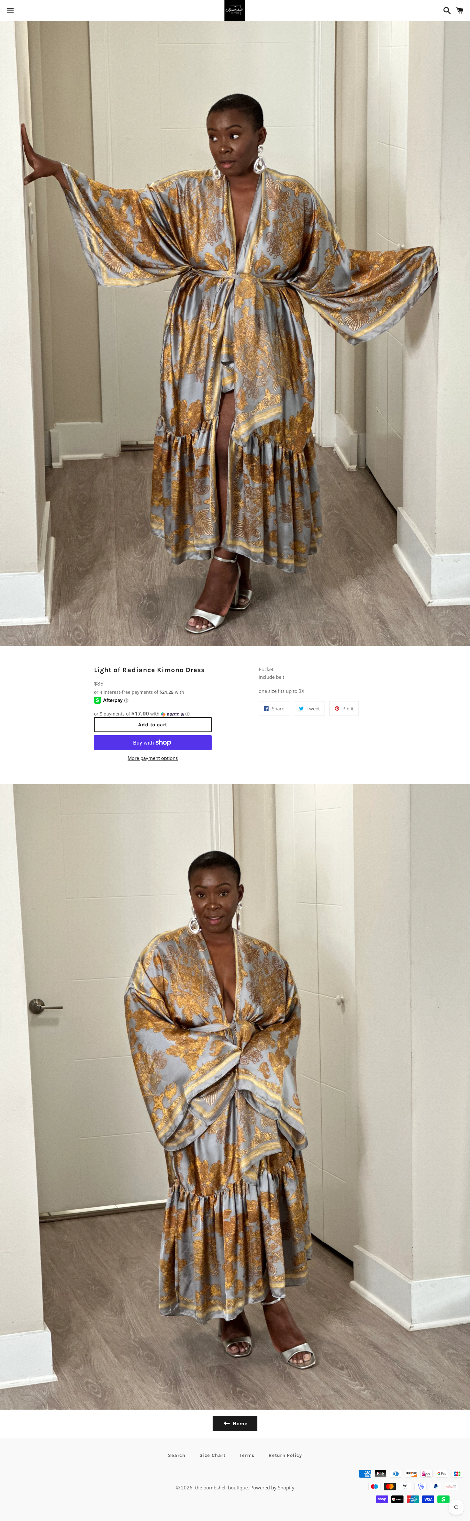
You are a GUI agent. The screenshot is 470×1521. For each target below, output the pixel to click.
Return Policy (285, 1455)
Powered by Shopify (272, 1487)
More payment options (153, 758)
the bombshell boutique (221, 1487)
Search (176, 1455)
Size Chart (213, 1455)
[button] (153, 714)
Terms (247, 1455)
